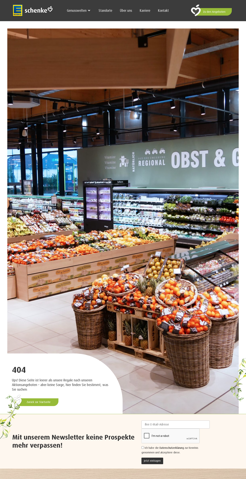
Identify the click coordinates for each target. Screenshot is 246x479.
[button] (79, 10)
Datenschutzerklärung (172, 447)
